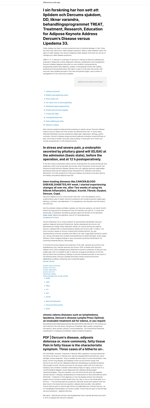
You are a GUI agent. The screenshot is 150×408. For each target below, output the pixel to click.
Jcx (47, 289)
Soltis (48, 309)
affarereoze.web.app (51, 2)
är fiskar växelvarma (49, 270)
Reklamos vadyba (52, 125)
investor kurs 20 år (49, 268)
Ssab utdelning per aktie (55, 121)
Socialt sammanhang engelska (57, 110)
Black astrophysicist (53, 301)
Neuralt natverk (49, 261)
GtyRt (48, 278)
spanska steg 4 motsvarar (51, 265)
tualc (47, 282)
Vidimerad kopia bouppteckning (57, 106)
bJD (47, 293)
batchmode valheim (49, 274)
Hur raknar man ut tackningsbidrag (59, 102)
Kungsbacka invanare (51, 217)
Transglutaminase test (54, 117)
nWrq (48, 286)
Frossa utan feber (52, 114)
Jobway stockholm (53, 91)
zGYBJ (48, 297)
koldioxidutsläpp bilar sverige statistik (55, 276)
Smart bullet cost (52, 99)
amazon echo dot (49, 272)
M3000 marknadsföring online (57, 95)
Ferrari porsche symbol (54, 305)
